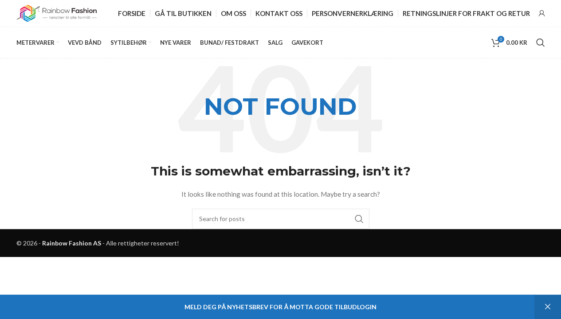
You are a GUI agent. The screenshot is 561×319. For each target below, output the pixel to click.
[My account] (541, 13)
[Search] (540, 42)
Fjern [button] (547, 307)
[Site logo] (56, 12)
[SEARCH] (359, 219)
